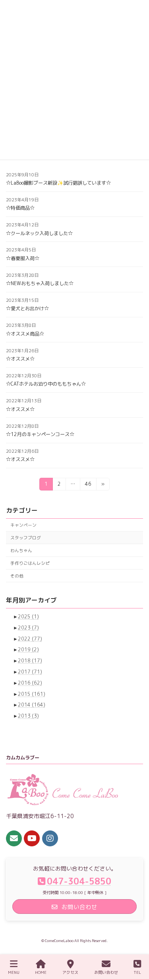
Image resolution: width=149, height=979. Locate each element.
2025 (28, 616)
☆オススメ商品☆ (25, 333)
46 (88, 485)
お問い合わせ (106, 972)
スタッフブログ (25, 537)
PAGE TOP (135, 942)
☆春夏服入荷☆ (22, 258)
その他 (16, 575)
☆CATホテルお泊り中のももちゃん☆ (46, 383)
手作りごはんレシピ (30, 563)
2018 (30, 660)
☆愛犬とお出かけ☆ (27, 308)
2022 (30, 638)
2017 (30, 671)
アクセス (70, 972)
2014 (31, 704)
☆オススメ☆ (20, 358)
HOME (40, 972)
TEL (137, 972)
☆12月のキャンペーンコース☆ (40, 434)
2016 (30, 683)
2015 (31, 693)
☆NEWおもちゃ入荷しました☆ (40, 283)
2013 (28, 716)
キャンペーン (23, 524)
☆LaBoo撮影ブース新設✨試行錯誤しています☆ (58, 183)
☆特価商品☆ (20, 208)
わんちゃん (21, 550)
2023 (28, 627)
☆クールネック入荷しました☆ (39, 233)
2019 (28, 649)
